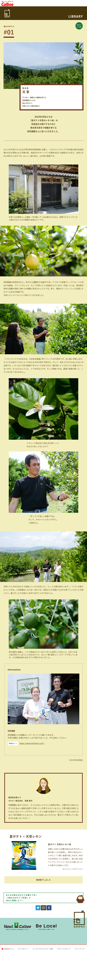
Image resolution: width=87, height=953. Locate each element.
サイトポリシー (23, 949)
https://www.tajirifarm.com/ (31, 743)
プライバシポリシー (64, 949)
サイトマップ (79, 949)
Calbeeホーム (9, 949)
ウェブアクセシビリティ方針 (43, 949)
